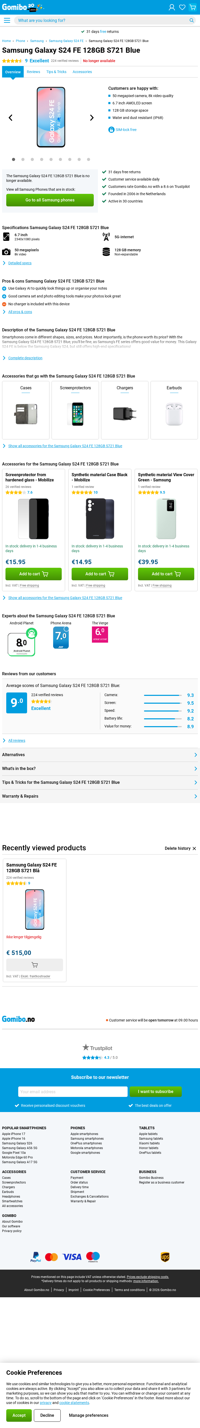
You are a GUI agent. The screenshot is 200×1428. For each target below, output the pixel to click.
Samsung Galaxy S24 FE (66, 41)
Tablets (147, 1128)
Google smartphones (85, 1153)
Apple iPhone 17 (13, 1134)
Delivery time (80, 1187)
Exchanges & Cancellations (90, 1196)
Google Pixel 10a (14, 1153)
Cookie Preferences (96, 1290)
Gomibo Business (151, 1178)
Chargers (8, 1187)
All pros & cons (20, 312)
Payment (77, 1178)
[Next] (91, 117)
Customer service (88, 1172)
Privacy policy (12, 1231)
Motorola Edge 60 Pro (17, 1157)
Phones (78, 1128)
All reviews (16, 740)
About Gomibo (12, 1221)
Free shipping (29, 585)
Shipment (77, 1192)
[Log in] (172, 7)
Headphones (11, 1196)
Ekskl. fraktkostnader (35, 976)
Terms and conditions (129, 1290)
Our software (11, 1226)
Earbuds (8, 1192)
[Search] (192, 20)
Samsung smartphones (87, 1138)
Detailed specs (20, 263)
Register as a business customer (161, 1182)
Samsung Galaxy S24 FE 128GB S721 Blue (118, 41)
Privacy (59, 1290)
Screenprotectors (14, 1182)
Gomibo (9, 1216)
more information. (146, 1281)
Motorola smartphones (87, 1148)
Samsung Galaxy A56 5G (19, 1148)
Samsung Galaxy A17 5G (19, 1162)
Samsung (37, 41)
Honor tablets (148, 1148)
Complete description (25, 358)
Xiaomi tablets (149, 1143)
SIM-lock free (126, 130)
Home (6, 41)
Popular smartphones (24, 1128)
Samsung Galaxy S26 (17, 1143)
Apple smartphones (84, 1134)
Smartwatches (12, 1201)
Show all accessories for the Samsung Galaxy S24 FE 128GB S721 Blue (65, 446)
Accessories (14, 1172)
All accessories (12, 1206)
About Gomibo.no (36, 1290)
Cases (6, 1178)
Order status (79, 1182)
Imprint (73, 1290)
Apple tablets (148, 1134)
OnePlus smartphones (86, 1143)
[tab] (13, 159)
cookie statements (74, 1403)
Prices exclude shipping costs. (148, 1277)
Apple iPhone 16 (13, 1138)
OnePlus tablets (150, 1153)
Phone (20, 41)
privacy (46, 1403)
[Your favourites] (182, 7)
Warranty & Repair (83, 1201)
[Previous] (10, 117)
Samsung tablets (151, 1138)
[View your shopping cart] (193, 7)
